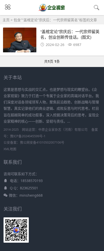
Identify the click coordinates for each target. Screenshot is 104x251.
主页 (6, 19)
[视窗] (52, 10)
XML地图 (10, 149)
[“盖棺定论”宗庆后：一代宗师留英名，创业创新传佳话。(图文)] (19, 41)
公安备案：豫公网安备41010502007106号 (34, 142)
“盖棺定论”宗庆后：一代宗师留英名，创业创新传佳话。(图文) (69, 34)
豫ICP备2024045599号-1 (27, 136)
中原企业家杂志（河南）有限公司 (63, 129)
